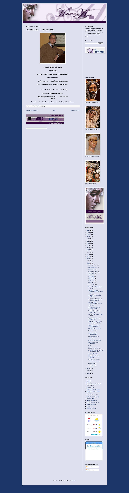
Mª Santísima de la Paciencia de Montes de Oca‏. (95, 351)
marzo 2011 (91, 285)
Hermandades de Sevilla (93, 394)
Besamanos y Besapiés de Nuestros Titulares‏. (95, 299)
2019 (88, 245)
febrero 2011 (91, 363)
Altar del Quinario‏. (92, 330)
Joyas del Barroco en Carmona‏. (93, 337)
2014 (88, 256)
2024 (88, 234)
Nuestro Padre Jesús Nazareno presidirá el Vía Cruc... (95, 292)
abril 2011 (91, 282)
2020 (88, 243)
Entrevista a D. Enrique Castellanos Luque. (94, 360)
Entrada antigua (75, 110)
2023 (88, 236)
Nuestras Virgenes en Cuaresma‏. (93, 343)
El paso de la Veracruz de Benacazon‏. (94, 318)
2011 (88, 263)
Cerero (88, 382)
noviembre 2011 (92, 267)
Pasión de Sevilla (91, 404)
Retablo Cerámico (91, 408)
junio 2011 (91, 278)
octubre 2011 (91, 269)
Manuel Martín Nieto (92, 400)
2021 (88, 241)
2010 (88, 368)
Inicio (54, 110)
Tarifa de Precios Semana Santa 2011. (94, 311)
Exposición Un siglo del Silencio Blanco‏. (94, 325)
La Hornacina (90, 398)
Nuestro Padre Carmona (93, 402)
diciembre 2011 (92, 265)
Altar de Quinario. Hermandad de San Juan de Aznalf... (95, 304)
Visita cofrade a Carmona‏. (94, 348)
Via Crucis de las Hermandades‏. (92, 333)
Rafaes (88, 406)
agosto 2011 (91, 274)
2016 (88, 252)
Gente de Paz (90, 387)
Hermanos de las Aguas (93, 396)
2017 (88, 250)
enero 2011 (91, 366)
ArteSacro (89, 380)
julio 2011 (91, 276)
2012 (88, 261)
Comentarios (90, 470)
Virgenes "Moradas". (93, 354)
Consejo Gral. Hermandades (94, 384)
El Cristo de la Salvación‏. (94, 340)
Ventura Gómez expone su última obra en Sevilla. (95, 322)
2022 (88, 239)
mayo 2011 (91, 280)
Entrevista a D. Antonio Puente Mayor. (94, 308)
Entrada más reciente (31, 110)
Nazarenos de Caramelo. (94, 328)
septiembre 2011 (92, 271)
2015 (88, 254)
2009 (88, 371)
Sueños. (90, 346)
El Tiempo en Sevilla (93, 415)
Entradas (89, 467)
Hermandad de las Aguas (93, 389)
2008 (88, 373)
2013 (88, 258)
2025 (88, 232)
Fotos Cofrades (91, 385)
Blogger (74, 481)
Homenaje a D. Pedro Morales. (93, 356)
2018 (88, 247)
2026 (88, 230)
